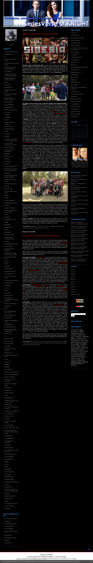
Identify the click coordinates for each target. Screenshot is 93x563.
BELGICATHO (8, 535)
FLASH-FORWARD (9, 200)
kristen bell (81, 335)
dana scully (75, 358)
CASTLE (7, 119)
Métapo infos (8, 521)
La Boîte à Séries (75, 45)
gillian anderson (82, 348)
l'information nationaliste (11, 523)
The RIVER (7, 445)
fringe (81, 351)
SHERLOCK (8, 362)
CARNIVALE (8, 117)
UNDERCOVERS (9, 476)
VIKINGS (7, 493)
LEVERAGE (8, 285)
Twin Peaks (7, 474)
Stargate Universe (9, 392)
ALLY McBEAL (8, 71)
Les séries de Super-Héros (11, 280)
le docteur (82, 353)
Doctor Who (8, 161)
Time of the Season (75, 106)
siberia (56, 226)
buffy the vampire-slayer (79, 341)
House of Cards (8, 246)
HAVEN (6, 229)
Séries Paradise (75, 91)
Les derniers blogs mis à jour (33, 556)
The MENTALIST (9, 436)
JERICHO (7, 266)
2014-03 (73, 292)
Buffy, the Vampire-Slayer (11, 109)
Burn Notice (8, 112)
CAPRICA (7, 114)
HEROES (7, 241)
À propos (11, 44)
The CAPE (7, 418)
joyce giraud (61, 226)
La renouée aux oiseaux (11, 518)
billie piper (82, 356)
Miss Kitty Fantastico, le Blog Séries (79, 67)
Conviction (7, 134)
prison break (40, 343)
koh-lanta (29, 228)
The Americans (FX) (9, 413)
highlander (75, 340)
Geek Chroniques (75, 40)
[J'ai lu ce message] (91, 561)
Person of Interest (9, 341)
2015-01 (73, 274)
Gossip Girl (7, 217)
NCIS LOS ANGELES (10, 315)
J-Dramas (7, 261)
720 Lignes (73, 33)
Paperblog (73, 79)
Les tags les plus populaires (60, 556)
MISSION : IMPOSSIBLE (11, 303)
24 (5, 56)
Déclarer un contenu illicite (22, 558)
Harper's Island (8, 227)
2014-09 (73, 279)
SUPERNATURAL (9, 397)
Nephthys (73, 230)
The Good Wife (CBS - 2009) (12, 427)
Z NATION (7, 508)
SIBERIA (7, 364)
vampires (74, 356)
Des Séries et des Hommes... (78, 38)
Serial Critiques (75, 84)
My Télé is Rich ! (75, 69)
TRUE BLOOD (8, 469)
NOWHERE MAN (9, 324)
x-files (81, 331)
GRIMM (6, 222)
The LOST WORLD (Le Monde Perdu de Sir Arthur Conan (11, 432)
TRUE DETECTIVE (9, 471)
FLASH (6, 198)
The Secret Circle (9, 447)
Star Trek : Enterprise (10, 377)
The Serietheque (75, 104)
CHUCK (7, 131)
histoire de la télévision (35, 344)
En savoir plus (76, 561)
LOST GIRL (7, 293)
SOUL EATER (8, 369)
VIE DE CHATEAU (9, 526)
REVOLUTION (8, 352)
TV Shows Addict (75, 109)
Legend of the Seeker (10, 271)
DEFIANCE (7, 153)
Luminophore (74, 62)
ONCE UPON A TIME (10, 327)
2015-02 (73, 272)
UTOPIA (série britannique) (11, 481)
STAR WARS (8, 387)
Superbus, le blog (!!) (76, 101)
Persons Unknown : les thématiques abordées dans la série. (41, 235)
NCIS (6, 308)
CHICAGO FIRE (9, 126)
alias (78, 346)
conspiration (46, 343)
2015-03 (73, 269)
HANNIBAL (7, 224)
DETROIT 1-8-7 (8, 156)
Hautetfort (50, 554)
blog (75, 558)
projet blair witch (40, 228)
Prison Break (8, 346)
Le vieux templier (9, 528)
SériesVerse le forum (76, 99)
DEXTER (7, 158)
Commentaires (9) (47, 226)
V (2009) (7, 484)
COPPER (7, 136)
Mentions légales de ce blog (35, 558)
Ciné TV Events (75, 35)
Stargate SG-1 (8, 390)
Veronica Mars (8, 486)
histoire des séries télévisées (77, 350)
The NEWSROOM (9, 438)
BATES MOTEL (8, 87)
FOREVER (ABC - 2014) (11, 203)
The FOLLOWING (9, 425)
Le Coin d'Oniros (75, 52)
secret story (60, 343)
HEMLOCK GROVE (9, 234)
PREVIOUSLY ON (75, 82)
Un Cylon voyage (75, 111)
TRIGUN (7, 464)
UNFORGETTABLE (9, 479)
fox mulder (75, 344)
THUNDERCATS (9, 459)
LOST (6, 290)
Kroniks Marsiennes (76, 43)
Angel (6, 82)
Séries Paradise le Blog (77, 94)
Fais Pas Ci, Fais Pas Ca (11, 183)
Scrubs (6, 359)
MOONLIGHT (8, 306)
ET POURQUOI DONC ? (11, 537)
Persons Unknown (9, 343)
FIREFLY (7, 195)
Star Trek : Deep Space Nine (12, 374)
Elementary (7, 173)
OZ (5, 336)
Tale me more (8, 542)
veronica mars (81, 339)
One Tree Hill (8, 333)
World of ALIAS (74, 116)
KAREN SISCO (8, 268)
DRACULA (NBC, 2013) (10, 166)
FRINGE (7, 205)
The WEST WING (9, 456)
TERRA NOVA (8, 404)
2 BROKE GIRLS (9, 54)
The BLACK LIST (9, 416)
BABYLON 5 (8, 85)
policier (74, 335)
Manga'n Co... (74, 64)
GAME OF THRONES (10, 208)
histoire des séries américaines (79, 363)
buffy (81, 340)
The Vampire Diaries (10, 454)
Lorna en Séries (75, 59)
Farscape (7, 186)
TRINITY (7, 466)
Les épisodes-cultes (10, 273)
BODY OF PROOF (9, 104)
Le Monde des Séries (76, 57)
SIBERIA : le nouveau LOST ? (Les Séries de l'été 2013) (39, 34)
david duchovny (77, 333)
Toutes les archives (75, 294)
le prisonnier (34, 343)
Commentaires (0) (60, 341)
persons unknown (27, 343)
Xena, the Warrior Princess (11, 503)
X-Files (6, 501)
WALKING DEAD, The (10, 496)
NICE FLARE (74, 77)
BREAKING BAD (9, 107)
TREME (7, 461)
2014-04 (73, 289)
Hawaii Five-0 (8, 232)
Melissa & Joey (8, 295)
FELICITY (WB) (8, 188)
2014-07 (73, 284)
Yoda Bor (73, 226)
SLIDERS (7, 367)
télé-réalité (34, 228)
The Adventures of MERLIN (11, 411)
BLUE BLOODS (8, 102)
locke (47, 228)
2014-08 (73, 281)
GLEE (6, 214)
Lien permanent (39, 226)
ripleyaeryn (73, 222)
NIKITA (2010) (8, 317)
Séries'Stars (74, 96)
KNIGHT (73, 234)
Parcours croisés (9, 338)
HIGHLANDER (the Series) (11, 243)
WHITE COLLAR (9, 498)
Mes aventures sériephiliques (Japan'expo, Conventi (11, 299)
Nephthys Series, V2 (76, 72)
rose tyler (74, 330)
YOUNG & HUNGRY (10, 506)
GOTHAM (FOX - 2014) (10, 219)
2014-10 (73, 277)
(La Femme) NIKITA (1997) (11, 51)
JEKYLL (7, 263)
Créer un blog (43, 554)
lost (72, 355)
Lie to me (7, 288)
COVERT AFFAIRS (9, 147)
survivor (24, 228)
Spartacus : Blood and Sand (12, 372)
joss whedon (76, 337)
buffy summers (77, 330)
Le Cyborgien (74, 54)
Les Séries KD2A (9, 282)
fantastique (80, 355)
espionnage (80, 360)
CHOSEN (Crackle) (9, 129)
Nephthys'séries (75, 74)
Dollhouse (7, 164)
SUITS (6, 395)
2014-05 (73, 286)
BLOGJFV (7, 540)
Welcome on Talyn (75, 114)
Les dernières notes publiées (46, 556)
